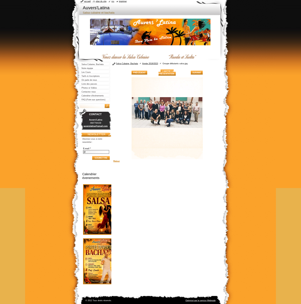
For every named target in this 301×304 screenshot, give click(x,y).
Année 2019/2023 (150, 63)
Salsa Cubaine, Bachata (127, 63)
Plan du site (101, 1)
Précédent (139, 72)
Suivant (196, 72)
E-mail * (87, 148)
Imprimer (123, 1)
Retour (116, 161)
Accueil (87, 1)
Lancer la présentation (166, 72)
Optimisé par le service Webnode (200, 300)
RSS (112, 1)
